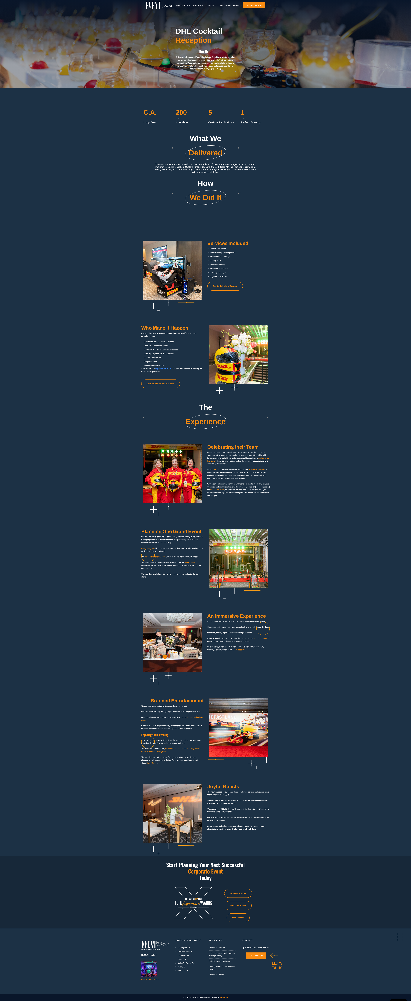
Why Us (236, 5)
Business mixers (148, 548)
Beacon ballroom (217, 490)
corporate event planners (155, 557)
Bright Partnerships (257, 470)
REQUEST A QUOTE (254, 5)
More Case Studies (238, 905)
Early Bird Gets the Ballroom (219, 961)
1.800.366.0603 (256, 956)
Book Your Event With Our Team (160, 384)
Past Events (225, 5)
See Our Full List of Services (225, 286)
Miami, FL (181, 967)
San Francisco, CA (185, 952)
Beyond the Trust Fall (217, 948)
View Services (238, 918)
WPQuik (225, 997)
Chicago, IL (182, 959)
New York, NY (183, 971)
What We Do (197, 5)
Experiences (182, 5)
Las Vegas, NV (183, 955)
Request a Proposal (238, 893)
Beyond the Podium (216, 975)
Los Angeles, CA (184, 948)
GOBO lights (190, 563)
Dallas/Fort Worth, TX (186, 963)
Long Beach (152, 763)
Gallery (211, 5)
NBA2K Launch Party (150, 979)
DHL (214, 470)
